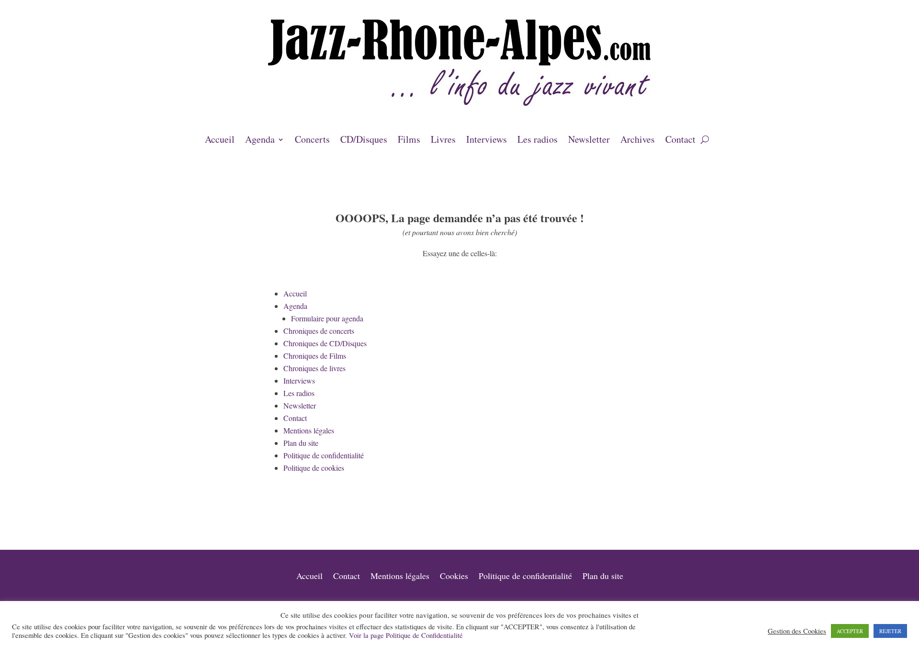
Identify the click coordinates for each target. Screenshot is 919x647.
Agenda (260, 141)
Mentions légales (308, 430)
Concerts (312, 141)
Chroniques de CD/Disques (325, 343)
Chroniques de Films (314, 356)
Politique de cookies (313, 468)
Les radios (537, 141)
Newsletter (589, 141)
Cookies (454, 576)
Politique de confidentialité (323, 455)
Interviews (486, 141)
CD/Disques (363, 141)
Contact (680, 141)
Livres (443, 141)
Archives (637, 141)
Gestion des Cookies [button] (797, 631)
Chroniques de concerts (318, 331)
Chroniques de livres (314, 368)
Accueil (220, 141)
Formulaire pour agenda (327, 318)
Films (409, 141)
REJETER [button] (890, 631)
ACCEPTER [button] (850, 631)
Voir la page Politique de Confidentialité (406, 635)
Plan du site (300, 443)
